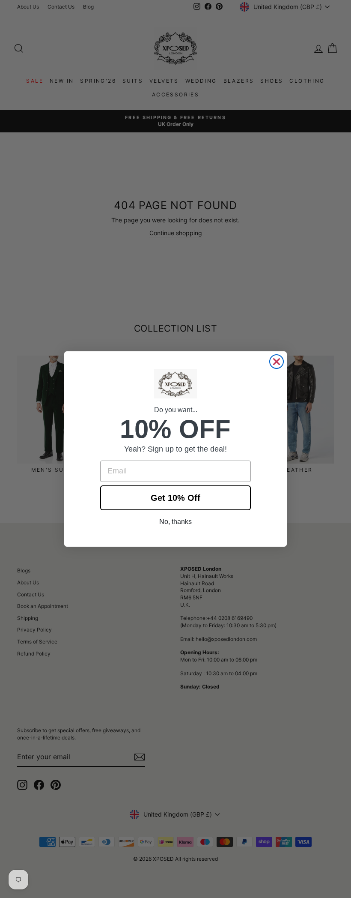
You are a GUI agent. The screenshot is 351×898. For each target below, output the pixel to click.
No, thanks (175, 521)
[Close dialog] (276, 361)
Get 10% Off (175, 498)
